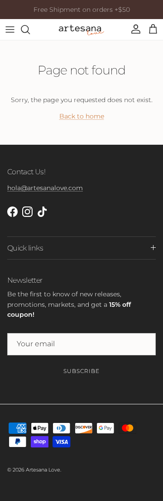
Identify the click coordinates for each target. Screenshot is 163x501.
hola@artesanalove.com (45, 188)
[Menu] (10, 29)
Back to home (81, 116)
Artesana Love (43, 470)
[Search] (30, 29)
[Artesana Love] (81, 29)
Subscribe (81, 371)
